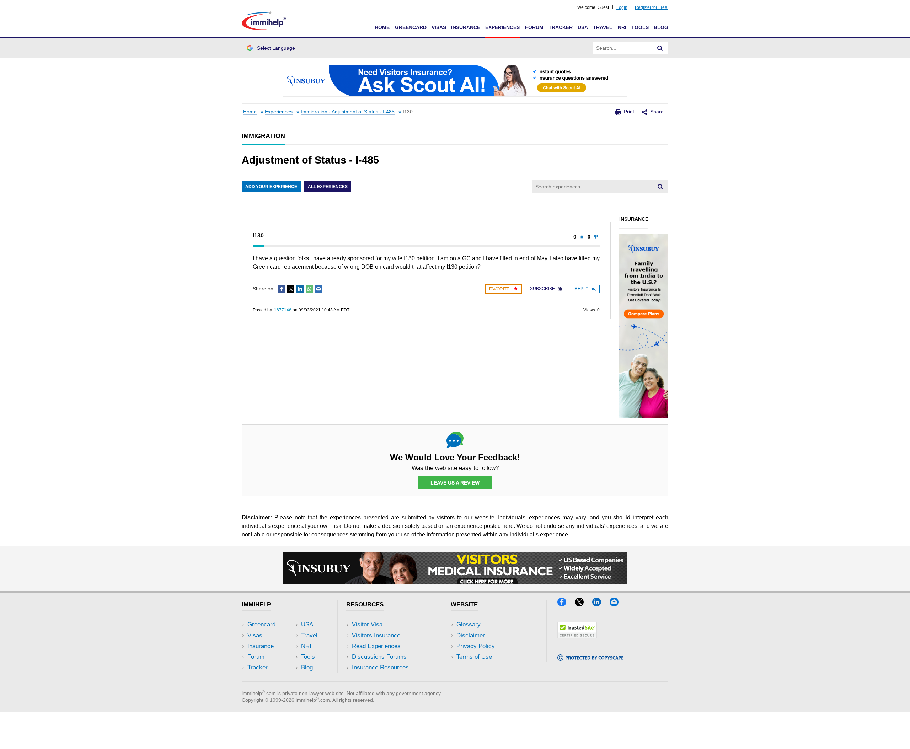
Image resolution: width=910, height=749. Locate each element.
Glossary (468, 624)
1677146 (283, 309)
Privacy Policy (475, 646)
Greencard (411, 27)
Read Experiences (376, 646)
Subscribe (542, 288)
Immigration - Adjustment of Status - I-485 (348, 111)
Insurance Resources (380, 667)
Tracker (560, 27)
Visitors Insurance (376, 635)
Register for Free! (651, 7)
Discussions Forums (379, 656)
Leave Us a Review (455, 483)
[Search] (660, 48)
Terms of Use (474, 656)
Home (382, 27)
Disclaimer (470, 635)
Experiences (502, 27)
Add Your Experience (271, 186)
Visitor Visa (367, 624)
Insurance (465, 27)
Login (621, 7)
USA (583, 27)
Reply (581, 288)
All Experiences (328, 186)
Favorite (499, 289)
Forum (534, 27)
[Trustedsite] (577, 636)
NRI (622, 27)
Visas (439, 27)
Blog (661, 27)
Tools (640, 27)
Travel (602, 27)
